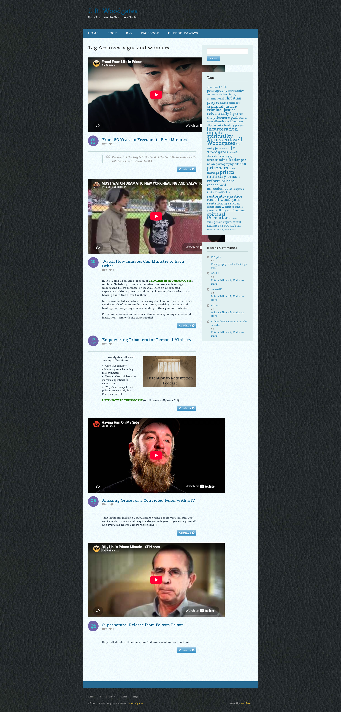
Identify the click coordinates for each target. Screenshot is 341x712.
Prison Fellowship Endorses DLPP (227, 282)
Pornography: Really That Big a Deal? (229, 266)
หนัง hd (215, 273)
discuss (215, 305)
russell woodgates (223, 199)
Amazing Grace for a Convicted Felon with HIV (148, 500)
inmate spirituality (220, 134)
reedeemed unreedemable (219, 187)
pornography (225, 164)
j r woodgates (221, 149)
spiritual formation (218, 215)
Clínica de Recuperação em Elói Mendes (229, 323)
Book (112, 696)
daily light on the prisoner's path (225, 116)
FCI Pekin (218, 125)
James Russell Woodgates (225, 141)
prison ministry (220, 174)
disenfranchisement (228, 121)
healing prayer (234, 125)
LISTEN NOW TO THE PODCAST (122, 400)
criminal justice (222, 106)
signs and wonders (220, 207)
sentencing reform (223, 203)
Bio (102, 696)
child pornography (217, 89)
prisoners (217, 168)
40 (106, 504)
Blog (135, 696)
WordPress (247, 703)
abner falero (212, 87)
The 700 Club (227, 225)
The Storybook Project (225, 229)
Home (91, 696)
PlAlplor (216, 257)
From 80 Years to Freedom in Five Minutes (144, 139)
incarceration (222, 129)
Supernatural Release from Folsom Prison (143, 624)
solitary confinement (230, 210)
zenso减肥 (216, 289)
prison (240, 163)
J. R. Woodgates (112, 11)
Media (124, 696)
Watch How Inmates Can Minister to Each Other (143, 263)
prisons (227, 181)
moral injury (226, 156)
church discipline (230, 102)
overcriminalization (223, 160)
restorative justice (224, 196)
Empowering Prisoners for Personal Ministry (147, 339)
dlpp (210, 125)
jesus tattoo (222, 148)
